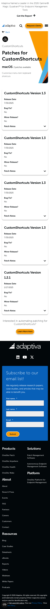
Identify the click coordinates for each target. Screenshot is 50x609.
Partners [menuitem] (5, 509)
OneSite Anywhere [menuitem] (10, 461)
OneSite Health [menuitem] (8, 467)
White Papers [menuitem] (7, 581)
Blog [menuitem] (4, 540)
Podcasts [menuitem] (6, 587)
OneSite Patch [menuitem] (8, 455)
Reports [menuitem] (5, 564)
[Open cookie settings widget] (4, 604)
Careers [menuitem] (5, 515)
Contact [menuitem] (5, 527)
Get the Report (24, 16)
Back (7, 32)
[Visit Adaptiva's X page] (30, 357)
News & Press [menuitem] (8, 492)
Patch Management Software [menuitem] (35, 456)
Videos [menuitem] (5, 570)
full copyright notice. (16, 603)
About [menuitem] (4, 486)
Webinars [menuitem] (6, 576)
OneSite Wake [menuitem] (8, 473)
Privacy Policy (37, 603)
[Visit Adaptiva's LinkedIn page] (17, 357)
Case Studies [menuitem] (7, 546)
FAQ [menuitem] (4, 504)
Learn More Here (25, 331)
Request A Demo (34, 26)
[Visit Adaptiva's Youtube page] (23, 357)
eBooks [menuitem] (5, 558)
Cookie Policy (10, 605)
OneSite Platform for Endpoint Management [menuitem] (37, 481)
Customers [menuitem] (6, 521)
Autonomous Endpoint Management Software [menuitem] (37, 465)
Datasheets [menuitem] (6, 552)
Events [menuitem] (5, 498)
